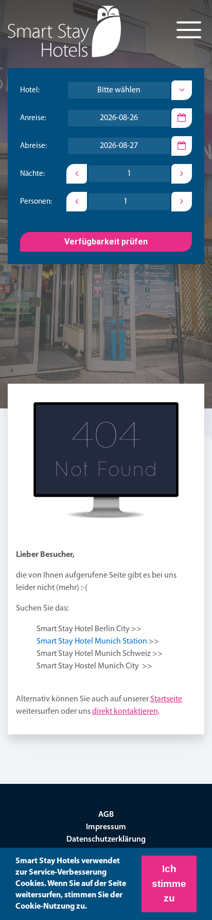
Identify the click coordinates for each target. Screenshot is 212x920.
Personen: (36, 202)
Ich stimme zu (169, 883)
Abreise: (33, 146)
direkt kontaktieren (125, 712)
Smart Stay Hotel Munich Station (92, 641)
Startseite (166, 699)
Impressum (106, 827)
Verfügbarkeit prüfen (106, 242)
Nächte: (32, 174)
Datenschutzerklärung (106, 839)
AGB (106, 815)
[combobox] (118, 90)
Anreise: (33, 118)
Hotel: (30, 90)
